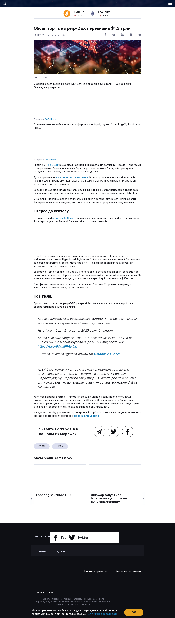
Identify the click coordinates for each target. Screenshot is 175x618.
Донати (62, 551)
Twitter (83, 537)
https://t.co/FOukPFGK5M (57, 346)
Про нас (43, 551)
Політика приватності (97, 571)
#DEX (44, 77)
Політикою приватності (101, 613)
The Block (52, 164)
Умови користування (128, 571)
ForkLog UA (58, 34)
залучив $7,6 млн (63, 218)
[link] (87, 3)
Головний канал (44, 536)
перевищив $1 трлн (86, 415)
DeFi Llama (50, 119)
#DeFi (37, 77)
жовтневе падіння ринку (72, 177)
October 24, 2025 (107, 354)
